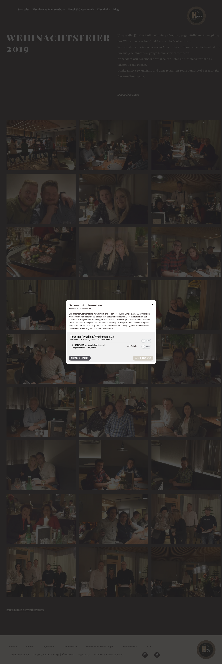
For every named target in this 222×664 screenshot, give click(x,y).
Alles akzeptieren (143, 358)
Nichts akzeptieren (79, 358)
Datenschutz (85, 309)
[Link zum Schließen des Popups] (152, 305)
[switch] (146, 340)
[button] (143, 340)
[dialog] (111, 332)
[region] (111, 343)
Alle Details (132, 346)
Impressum (73, 309)
